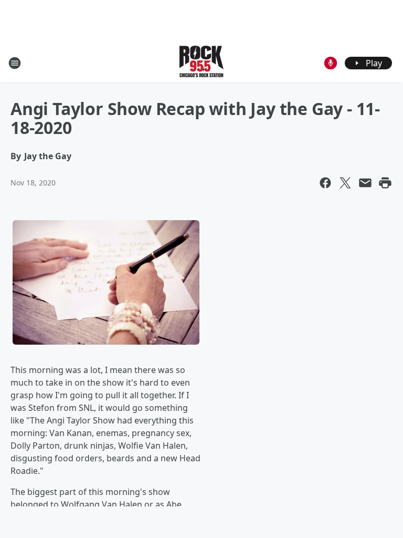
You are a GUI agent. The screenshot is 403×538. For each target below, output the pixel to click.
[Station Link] (201, 63)
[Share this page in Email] (365, 182)
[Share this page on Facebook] (325, 182)
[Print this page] (385, 182)
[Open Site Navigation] (14, 63)
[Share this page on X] (345, 182)
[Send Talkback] (330, 63)
